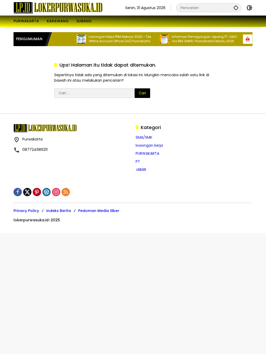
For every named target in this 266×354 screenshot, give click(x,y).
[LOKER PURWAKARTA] (58, 7)
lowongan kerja (149, 145)
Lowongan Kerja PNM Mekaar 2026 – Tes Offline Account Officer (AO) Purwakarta (116, 39)
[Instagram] (56, 192)
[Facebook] (18, 192)
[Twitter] (27, 192)
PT (138, 161)
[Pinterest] (37, 192)
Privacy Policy (26, 210)
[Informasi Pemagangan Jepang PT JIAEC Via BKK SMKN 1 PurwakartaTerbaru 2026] (161, 39)
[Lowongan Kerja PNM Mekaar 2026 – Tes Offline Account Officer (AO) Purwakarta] (78, 39)
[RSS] (66, 192)
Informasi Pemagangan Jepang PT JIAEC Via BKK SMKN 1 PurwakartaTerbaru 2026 (201, 39)
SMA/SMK (144, 137)
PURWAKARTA (147, 153)
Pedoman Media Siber (98, 210)
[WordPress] (46, 192)
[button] (236, 7)
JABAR (141, 169)
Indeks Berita (58, 210)
